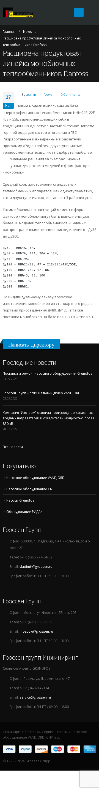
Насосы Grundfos (20, 500)
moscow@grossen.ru (36, 631)
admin (31, 94)
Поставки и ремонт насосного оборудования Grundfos (47, 373)
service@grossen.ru (35, 697)
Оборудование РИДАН (24, 511)
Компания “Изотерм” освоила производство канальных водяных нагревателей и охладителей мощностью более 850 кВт (48, 418)
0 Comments (71, 94)
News (48, 94)
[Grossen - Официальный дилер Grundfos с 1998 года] (18, 12)
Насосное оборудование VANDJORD (35, 477)
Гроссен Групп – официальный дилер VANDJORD (42, 393)
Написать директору (31, 344)
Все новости (13, 446)
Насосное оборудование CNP (30, 489)
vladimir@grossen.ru (36, 566)
